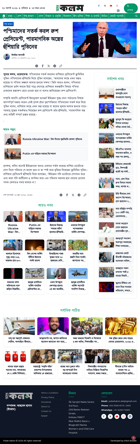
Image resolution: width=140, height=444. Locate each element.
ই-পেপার (130, 8)
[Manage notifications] (133, 438)
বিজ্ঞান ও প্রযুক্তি (53, 16)
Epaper (44, 416)
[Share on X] (48, 66)
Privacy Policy (47, 397)
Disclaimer (46, 402)
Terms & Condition (49, 393)
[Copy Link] (60, 66)
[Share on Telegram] (54, 66)
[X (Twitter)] (105, 5)
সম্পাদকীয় (21, 19)
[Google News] (118, 10)
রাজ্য (10, 16)
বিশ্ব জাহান (29, 16)
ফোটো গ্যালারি (117, 16)
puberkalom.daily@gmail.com (123, 401)
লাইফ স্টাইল (8, 19)
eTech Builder (130, 441)
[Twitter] (110, 416)
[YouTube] (111, 5)
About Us (45, 406)
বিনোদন (67, 16)
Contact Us (46, 411)
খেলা (41, 16)
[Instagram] (117, 5)
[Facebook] (99, 5)
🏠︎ (4, 16)
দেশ (19, 16)
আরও (31, 19)
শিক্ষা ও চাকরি (92, 16)
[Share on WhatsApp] (36, 66)
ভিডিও (104, 16)
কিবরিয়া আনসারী (18, 55)
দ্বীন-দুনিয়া (78, 16)
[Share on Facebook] (42, 66)
